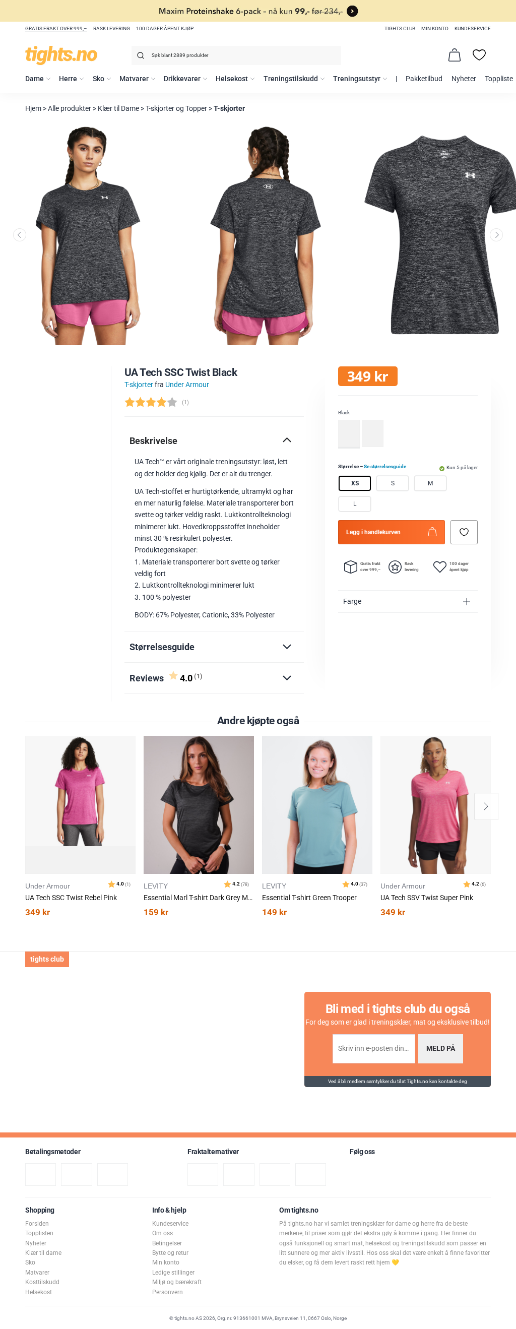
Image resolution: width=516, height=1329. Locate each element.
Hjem (33, 108)
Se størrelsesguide (385, 466)
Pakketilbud (424, 79)
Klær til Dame (118, 108)
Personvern (167, 1292)
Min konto (434, 28)
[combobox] (236, 55)
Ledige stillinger (173, 1272)
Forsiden (37, 1223)
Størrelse (372, 466)
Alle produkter (69, 108)
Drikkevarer (182, 79)
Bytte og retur (170, 1252)
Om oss (162, 1233)
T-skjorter (229, 108)
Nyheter (464, 79)
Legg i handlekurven (373, 532)
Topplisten (39, 1233)
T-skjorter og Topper (176, 108)
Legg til (131, 769)
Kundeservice (473, 28)
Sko (98, 79)
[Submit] (139, 57)
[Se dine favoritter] (479, 55)
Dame (34, 79)
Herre (68, 79)
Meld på (440, 1048)
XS (355, 483)
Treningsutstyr (356, 79)
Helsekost (232, 79)
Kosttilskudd (42, 1282)
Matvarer (134, 79)
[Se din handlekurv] (454, 55)
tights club (399, 28)
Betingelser (167, 1243)
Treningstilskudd (291, 79)
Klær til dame (43, 1252)
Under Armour (187, 385)
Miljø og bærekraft (177, 1282)
